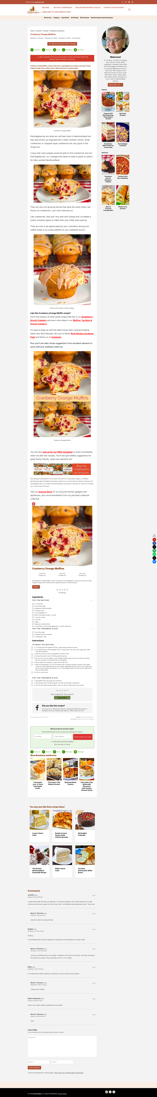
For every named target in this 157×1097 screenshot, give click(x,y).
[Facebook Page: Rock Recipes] (38, 708)
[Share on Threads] (154, 558)
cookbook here (39, 2)
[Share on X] (154, 547)
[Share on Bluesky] (154, 562)
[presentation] (39, 820)
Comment (32, 1037)
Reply (94, 895)
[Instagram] (126, 2)
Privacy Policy (62, 1094)
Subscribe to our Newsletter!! (56, 12)
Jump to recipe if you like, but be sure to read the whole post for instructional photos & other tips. (63, 58)
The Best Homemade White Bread (85, 871)
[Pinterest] (129, 2)
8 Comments (76, 38)
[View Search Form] (129, 10)
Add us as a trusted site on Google (63, 44)
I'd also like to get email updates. (63, 741)
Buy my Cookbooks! (63, 7)
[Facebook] (122, 2)
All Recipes (75, 17)
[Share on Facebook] (154, 543)
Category (56, 17)
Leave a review (62, 697)
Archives (39, 31)
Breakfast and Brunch (57, 31)
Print (36, 587)
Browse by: (48, 17)
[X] (132, 2)
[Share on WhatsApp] (154, 554)
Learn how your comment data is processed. (68, 1073)
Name (31, 1062)
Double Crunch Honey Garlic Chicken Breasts (61, 835)
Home (32, 31)
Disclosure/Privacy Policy (88, 7)
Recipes (46, 31)
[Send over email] (154, 550)
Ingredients (65, 17)
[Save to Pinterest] (154, 539)
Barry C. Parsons (37, 38)
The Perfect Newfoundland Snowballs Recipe (39, 871)
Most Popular (84, 17)
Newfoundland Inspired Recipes (102, 17)
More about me (114, 85)
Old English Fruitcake (82, 834)
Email (54, 1062)
